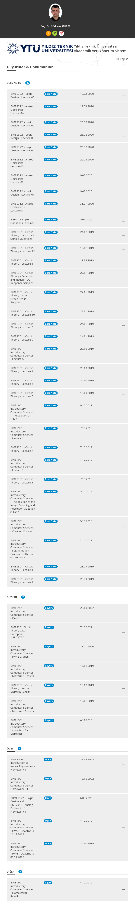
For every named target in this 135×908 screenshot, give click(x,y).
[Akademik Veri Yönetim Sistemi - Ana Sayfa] (40, 48)
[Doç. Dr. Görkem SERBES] (55, 12)
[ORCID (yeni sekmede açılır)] (55, 33)
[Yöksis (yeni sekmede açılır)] (61, 33)
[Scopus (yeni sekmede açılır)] (48, 33)
